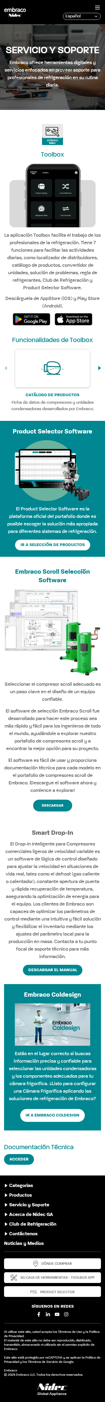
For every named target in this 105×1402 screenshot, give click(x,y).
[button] (100, 368)
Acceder (19, 1159)
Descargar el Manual (52, 970)
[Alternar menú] (97, 7)
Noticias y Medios (24, 1243)
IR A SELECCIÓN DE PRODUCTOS (52, 545)
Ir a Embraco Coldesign (52, 1115)
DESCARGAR (53, 805)
